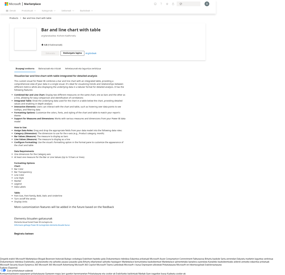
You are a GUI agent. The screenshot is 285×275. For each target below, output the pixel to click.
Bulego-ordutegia (73, 258)
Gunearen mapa (53, 273)
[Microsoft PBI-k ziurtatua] (49, 40)
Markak (141, 273)
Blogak (41, 258)
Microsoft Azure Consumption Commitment (171, 258)
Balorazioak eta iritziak (49, 68)
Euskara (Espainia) (9, 267)
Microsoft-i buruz (132, 264)
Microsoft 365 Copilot (85, 264)
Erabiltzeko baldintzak (127, 273)
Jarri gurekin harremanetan (74, 273)
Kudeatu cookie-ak (176, 273)
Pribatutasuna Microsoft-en (175, 264)
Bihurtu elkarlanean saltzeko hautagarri (102, 261)
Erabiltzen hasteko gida (94, 258)
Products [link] (14, 18)
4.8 (45, 44)
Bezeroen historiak (55, 258)
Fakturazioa (198, 258)
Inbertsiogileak (197, 264)
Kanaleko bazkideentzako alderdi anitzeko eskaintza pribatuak (238, 261)
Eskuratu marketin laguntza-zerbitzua (255, 258)
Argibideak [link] (91, 53)
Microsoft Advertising (63, 264)
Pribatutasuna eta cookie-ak (101, 273)
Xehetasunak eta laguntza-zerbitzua (83, 68)
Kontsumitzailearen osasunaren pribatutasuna (22, 273)
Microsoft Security (9, 264)
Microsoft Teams (104, 264)
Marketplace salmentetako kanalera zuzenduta (185, 261)
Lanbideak (118, 264)
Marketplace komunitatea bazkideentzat (141, 261)
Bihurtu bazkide (212, 258)
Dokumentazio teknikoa (117, 258)
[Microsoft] (13, 4)
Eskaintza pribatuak (139, 258)
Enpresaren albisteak (152, 264)
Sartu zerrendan (228, 258)
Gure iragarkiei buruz (156, 273)
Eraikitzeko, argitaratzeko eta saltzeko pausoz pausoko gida (53, 261)
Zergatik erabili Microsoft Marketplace (19, 258)
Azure (21, 264)
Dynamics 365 (31, 264)
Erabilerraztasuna (213, 264)
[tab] (25, 68)
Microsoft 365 (45, 264)
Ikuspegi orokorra (25, 68)
